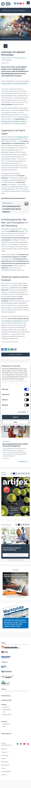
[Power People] (15, 652)
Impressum (4, 752)
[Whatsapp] (9, 349)
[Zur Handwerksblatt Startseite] (6, 3)
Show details (22, 412)
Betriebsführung (5, 696)
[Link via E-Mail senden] (15, 349)
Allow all (15, 417)
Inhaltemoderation (6, 771)
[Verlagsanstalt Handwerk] (15, 677)
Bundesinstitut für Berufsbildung (11, 121)
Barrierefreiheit (5, 765)
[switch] (26, 394)
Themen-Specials (6, 733)
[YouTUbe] (20, 3)
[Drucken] (12, 349)
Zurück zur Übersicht (15, 354)
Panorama (4, 721)
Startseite (3, 749)
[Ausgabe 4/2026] (15, 496)
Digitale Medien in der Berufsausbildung (14, 10)
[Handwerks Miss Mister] (15, 657)
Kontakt (3, 758)
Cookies (3, 768)
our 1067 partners (12, 368)
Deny (15, 422)
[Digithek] (15, 683)
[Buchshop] (15, 672)
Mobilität (3, 704)
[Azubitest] (15, 662)
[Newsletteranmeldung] (15, 584)
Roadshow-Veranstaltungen (14, 321)
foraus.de (21, 231)
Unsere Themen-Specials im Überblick (15, 560)
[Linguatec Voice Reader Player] (5, 46)
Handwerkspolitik (6, 700)
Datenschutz (4, 762)
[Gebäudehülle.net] (15, 647)
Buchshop (4, 774)
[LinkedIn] (18, 3)
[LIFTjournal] (15, 667)
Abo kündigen (5, 755)
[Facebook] (15, 3)
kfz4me (6, 180)
